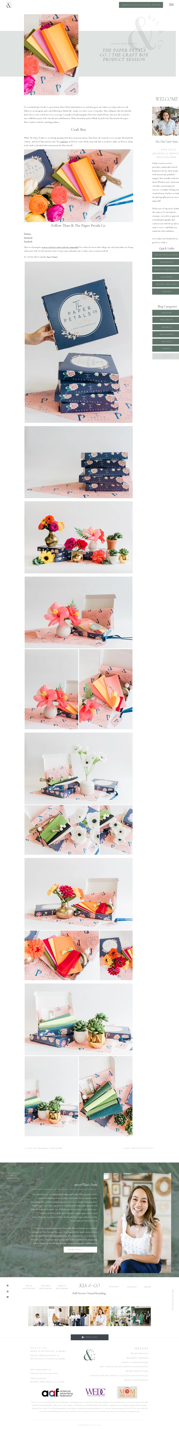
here (49, 256)
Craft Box (64, 141)
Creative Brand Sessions (124, 44)
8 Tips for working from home (44, 1148)
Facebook (28, 241)
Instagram (28, 237)
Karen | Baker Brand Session (138, 1148)
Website (27, 233)
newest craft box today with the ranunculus (60, 247)
